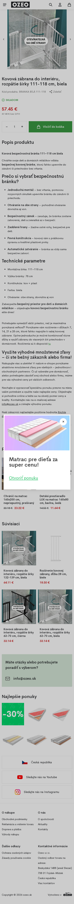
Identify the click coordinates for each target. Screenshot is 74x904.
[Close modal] (63, 421)
